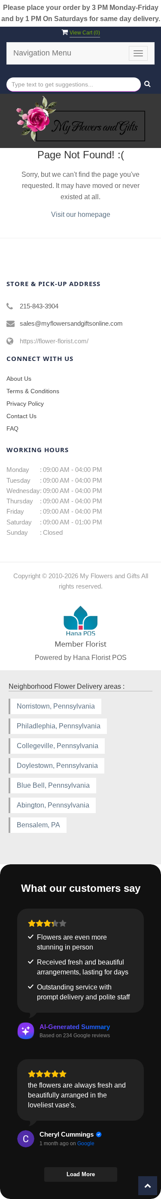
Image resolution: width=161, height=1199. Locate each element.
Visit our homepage (80, 214)
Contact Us (21, 416)
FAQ (12, 428)
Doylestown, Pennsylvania (57, 765)
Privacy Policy (25, 403)
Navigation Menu (42, 53)
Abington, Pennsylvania (53, 805)
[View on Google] (25, 1138)
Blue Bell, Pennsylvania (53, 785)
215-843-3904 (39, 306)
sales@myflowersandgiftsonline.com (71, 323)
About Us (18, 378)
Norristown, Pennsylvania (56, 706)
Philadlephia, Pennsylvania (58, 726)
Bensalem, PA (38, 825)
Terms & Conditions (32, 391)
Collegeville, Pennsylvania (57, 745)
